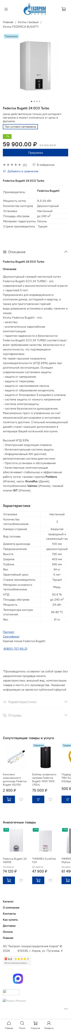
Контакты (9, 913)
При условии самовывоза (20, 126)
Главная (8, 22)
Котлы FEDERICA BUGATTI (21, 26)
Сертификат (11, 636)
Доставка (9, 926)
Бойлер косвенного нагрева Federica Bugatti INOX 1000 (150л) (44, 779)
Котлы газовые (28, 22)
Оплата (8, 932)
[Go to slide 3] (36, 101)
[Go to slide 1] (31, 101)
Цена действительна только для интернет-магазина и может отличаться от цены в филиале (32, 117)
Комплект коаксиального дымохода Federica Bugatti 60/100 (15, 779)
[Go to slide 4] (39, 101)
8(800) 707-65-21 (15, 648)
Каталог (8, 901)
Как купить (10, 919)
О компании (11, 907)
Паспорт (8, 632)
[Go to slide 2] (34, 101)
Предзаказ (35, 152)
